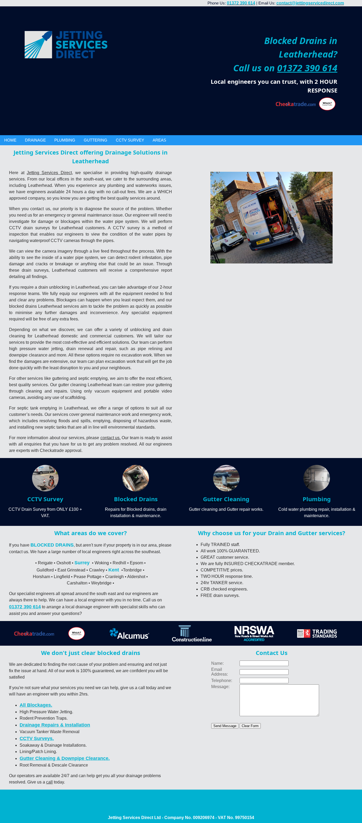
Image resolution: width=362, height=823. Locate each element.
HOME (10, 140)
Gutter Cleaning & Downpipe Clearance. (65, 758)
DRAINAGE (35, 140)
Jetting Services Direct (49, 172)
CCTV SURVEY (130, 140)
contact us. (110, 437)
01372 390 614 (307, 67)
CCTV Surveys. (37, 738)
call (49, 782)
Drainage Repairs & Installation (55, 725)
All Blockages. (36, 705)
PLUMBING (64, 140)
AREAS (159, 140)
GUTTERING (95, 140)
